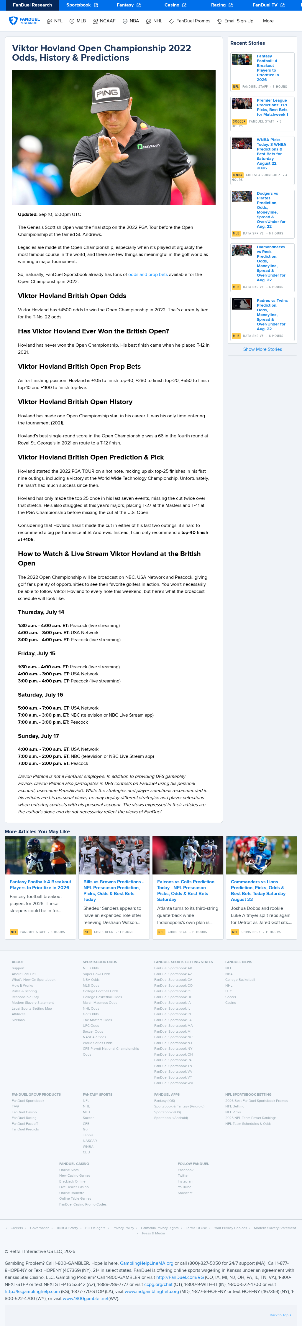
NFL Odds (91, 968)
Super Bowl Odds (97, 974)
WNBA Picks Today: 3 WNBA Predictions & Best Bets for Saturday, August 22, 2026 (271, 154)
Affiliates (19, 1014)
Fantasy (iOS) (164, 1101)
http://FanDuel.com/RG (180, 1277)
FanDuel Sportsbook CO (173, 986)
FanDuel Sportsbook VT (173, 1077)
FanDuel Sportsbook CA (173, 980)
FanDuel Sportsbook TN (173, 1066)
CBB (86, 1152)
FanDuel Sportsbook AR (173, 968)
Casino (172, 5)
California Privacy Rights (160, 1228)
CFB (86, 1124)
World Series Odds (98, 1043)
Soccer (239, 121)
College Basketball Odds (102, 997)
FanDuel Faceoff (25, 1124)
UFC (228, 991)
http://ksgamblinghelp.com (32, 1291)
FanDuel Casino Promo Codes (83, 1204)
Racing (218, 5)
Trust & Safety (67, 1228)
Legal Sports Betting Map (32, 1009)
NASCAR (90, 1141)
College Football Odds (101, 991)
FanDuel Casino (24, 1112)
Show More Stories (262, 349)
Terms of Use (196, 1228)
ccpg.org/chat (158, 1284)
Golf (86, 1129)
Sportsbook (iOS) (167, 1112)
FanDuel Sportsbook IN (172, 1014)
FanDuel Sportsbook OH (173, 1054)
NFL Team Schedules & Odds (248, 1124)
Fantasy (125, 5)
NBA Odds (91, 980)
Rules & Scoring (24, 991)
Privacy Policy (123, 1228)
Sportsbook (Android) (171, 1118)
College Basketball (240, 980)
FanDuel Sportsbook (28, 1101)
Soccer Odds (93, 1032)
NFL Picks (233, 1112)
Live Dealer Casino (74, 1187)
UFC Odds (91, 1026)
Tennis (88, 1135)
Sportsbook (78, 5)
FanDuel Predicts (25, 1129)
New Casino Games (75, 1176)
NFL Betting (234, 1106)
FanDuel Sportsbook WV (173, 1083)
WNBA (237, 175)
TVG (15, 1106)
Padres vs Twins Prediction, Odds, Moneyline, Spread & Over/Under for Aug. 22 (272, 315)
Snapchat (185, 1193)
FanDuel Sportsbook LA (173, 1020)
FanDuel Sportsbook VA (173, 1072)
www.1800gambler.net (86, 1299)
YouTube (184, 1187)
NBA (229, 974)
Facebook (185, 1170)
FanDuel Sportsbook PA (173, 1060)
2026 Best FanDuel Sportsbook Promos (256, 1101)
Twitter (183, 1176)
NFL (236, 87)
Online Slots (69, 1170)
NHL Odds (91, 1009)
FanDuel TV (265, 5)
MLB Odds (91, 986)
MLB (236, 233)
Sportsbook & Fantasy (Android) (179, 1106)
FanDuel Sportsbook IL (172, 1009)
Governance (40, 1228)
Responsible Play (25, 997)
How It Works (22, 986)
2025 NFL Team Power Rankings (251, 1118)
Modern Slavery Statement (33, 1003)
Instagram (185, 1181)
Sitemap (18, 1020)
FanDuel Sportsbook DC (173, 997)
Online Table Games (75, 1199)
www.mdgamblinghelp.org (152, 1291)
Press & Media (153, 1233)
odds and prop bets (148, 274)
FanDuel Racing (24, 1118)
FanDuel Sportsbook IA (172, 1003)
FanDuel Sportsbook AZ (173, 974)
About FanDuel (24, 974)
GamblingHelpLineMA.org (147, 1263)
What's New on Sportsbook (33, 980)
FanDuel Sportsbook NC (173, 1037)
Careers (17, 1228)
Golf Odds (91, 1014)
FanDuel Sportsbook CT (173, 991)
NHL (228, 986)
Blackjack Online (72, 1181)
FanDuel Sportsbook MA (173, 1026)
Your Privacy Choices (230, 1228)
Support (18, 968)
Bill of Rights (95, 1228)
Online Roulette (71, 1193)
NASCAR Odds (94, 1037)
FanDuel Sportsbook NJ (173, 1043)
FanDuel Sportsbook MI (172, 1032)
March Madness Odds (100, 1003)
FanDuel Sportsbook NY (173, 1049)
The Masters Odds (97, 1020)
